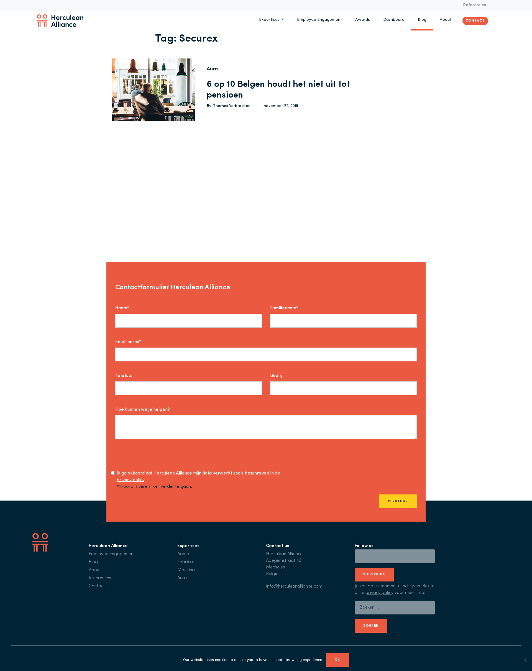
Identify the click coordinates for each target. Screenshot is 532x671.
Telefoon (124, 376)
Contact (475, 20)
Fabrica (185, 562)
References (100, 578)
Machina (186, 570)
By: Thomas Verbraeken (228, 106)
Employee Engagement (319, 20)
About (445, 20)
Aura (212, 69)
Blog (422, 20)
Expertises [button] (270, 20)
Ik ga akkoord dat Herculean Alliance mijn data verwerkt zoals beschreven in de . (198, 476)
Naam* (122, 308)
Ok (338, 660)
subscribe (374, 574)
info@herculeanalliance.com (294, 586)
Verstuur (398, 501)
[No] (525, 660)
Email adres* (128, 342)
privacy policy (130, 480)
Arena (183, 554)
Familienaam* (284, 308)
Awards (362, 20)
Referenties (474, 5)
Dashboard (394, 20)
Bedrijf (277, 376)
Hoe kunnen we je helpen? (142, 409)
